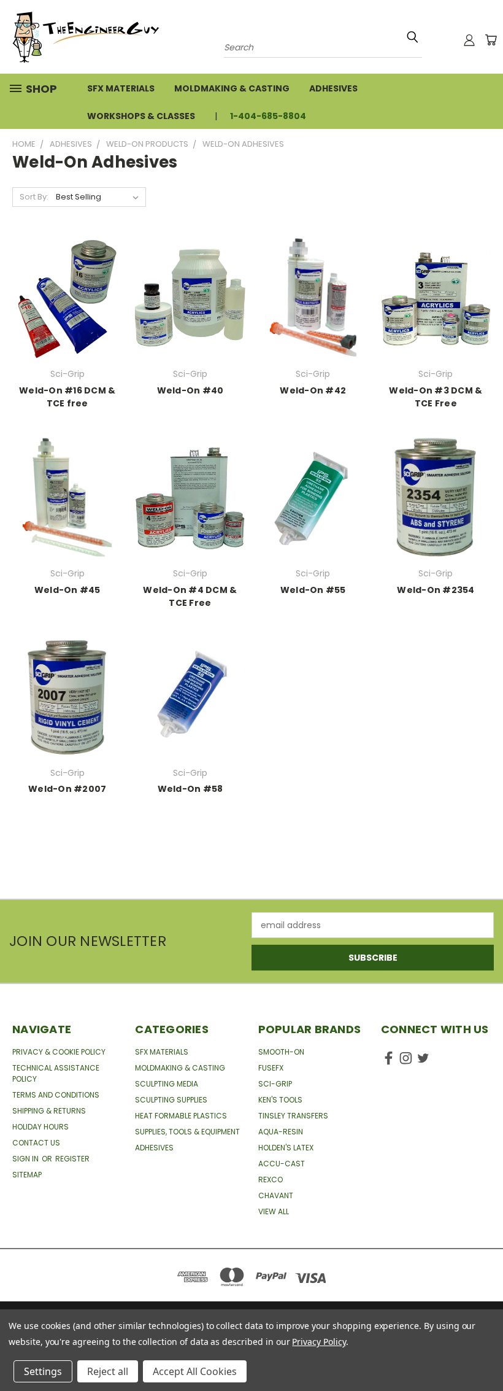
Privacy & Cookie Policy (59, 1052)
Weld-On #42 (313, 390)
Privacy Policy (318, 1341)
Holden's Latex (285, 1147)
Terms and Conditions (55, 1095)
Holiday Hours (40, 1127)
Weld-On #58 (190, 789)
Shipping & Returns (49, 1111)
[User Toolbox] (469, 40)
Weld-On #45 (67, 590)
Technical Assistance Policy (55, 1073)
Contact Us (36, 1142)
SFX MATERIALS (161, 1052)
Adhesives (333, 88)
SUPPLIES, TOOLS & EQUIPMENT (187, 1131)
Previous (484, 1353)
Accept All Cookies (195, 1371)
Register (72, 1158)
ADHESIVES (154, 1147)
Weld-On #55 (313, 590)
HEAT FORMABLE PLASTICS (181, 1115)
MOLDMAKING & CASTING (180, 1068)
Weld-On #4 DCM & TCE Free (190, 596)
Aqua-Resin (280, 1131)
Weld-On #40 (190, 390)
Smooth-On (281, 1052)
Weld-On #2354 (435, 590)
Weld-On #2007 (67, 789)
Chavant (275, 1195)
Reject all (107, 1371)
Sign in (26, 1158)
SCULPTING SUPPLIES (171, 1100)
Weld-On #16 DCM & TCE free (67, 396)
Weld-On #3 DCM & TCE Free (435, 396)
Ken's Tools (280, 1100)
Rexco (270, 1179)
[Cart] (491, 40)
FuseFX (270, 1068)
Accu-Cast (281, 1163)
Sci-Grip (275, 1084)
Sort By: (34, 197)
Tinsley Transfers (293, 1115)
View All (273, 1211)
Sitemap (27, 1174)
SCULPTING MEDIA (166, 1084)
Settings (43, 1371)
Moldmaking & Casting (232, 88)
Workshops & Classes (141, 116)
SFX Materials (121, 88)
